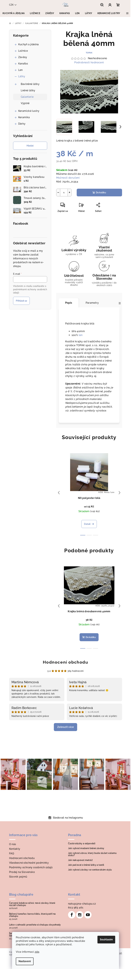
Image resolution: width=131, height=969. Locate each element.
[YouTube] (88, 914)
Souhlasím (106, 939)
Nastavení (25, 961)
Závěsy (22, 57)
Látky (21, 76)
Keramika (24, 117)
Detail (87, 524)
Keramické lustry (28, 110)
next (119, 492)
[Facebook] (71, 914)
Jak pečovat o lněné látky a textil (86, 865)
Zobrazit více (65, 727)
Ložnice (23, 50)
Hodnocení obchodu (65, 662)
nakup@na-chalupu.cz (82, 903)
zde (37, 951)
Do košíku (101, 192)
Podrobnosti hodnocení (89, 62)
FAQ (11, 853)
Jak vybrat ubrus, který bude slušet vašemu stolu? (92, 854)
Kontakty (14, 848)
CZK (11, 5)
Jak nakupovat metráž (80, 860)
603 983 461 (75, 907)
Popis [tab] (68, 302)
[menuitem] (13, 13)
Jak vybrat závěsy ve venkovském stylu (90, 870)
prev (58, 492)
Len (20, 69)
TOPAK (89, 53)
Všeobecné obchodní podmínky (29, 862)
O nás (12, 844)
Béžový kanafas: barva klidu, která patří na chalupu (32, 915)
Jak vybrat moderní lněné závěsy (86, 848)
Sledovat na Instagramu (68, 817)
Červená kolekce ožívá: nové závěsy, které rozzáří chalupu (32, 904)
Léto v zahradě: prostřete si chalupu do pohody (35, 925)
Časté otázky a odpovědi (81, 843)
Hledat (30, 145)
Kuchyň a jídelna (28, 44)
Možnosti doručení (68, 177)
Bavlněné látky (30, 84)
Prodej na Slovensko (22, 872)
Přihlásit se (21, 300)
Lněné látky (28, 90)
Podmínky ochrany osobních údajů (31, 867)
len (81, 335)
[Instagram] (79, 914)
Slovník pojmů (18, 876)
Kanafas (23, 63)
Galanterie (27, 96)
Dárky (22, 123)
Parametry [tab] (92, 302)
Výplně (25, 103)
